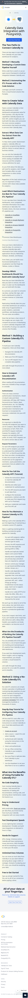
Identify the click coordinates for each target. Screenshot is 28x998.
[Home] (10, 12)
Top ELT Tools (5, 968)
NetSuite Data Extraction (8, 947)
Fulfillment (4, 974)
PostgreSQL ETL (5, 958)
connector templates (9, 700)
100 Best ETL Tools (6, 965)
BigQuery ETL (5, 952)
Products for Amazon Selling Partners (12, 971)
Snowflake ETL (5, 950)
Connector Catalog (6, 937)
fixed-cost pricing (19, 808)
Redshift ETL (4, 955)
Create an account (11, 731)
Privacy (3, 984)
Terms (3, 987)
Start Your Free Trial (14, 40)
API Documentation (7, 942)
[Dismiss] (26, 2)
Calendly (16, 12)
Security (3, 981)
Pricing (3, 939)
